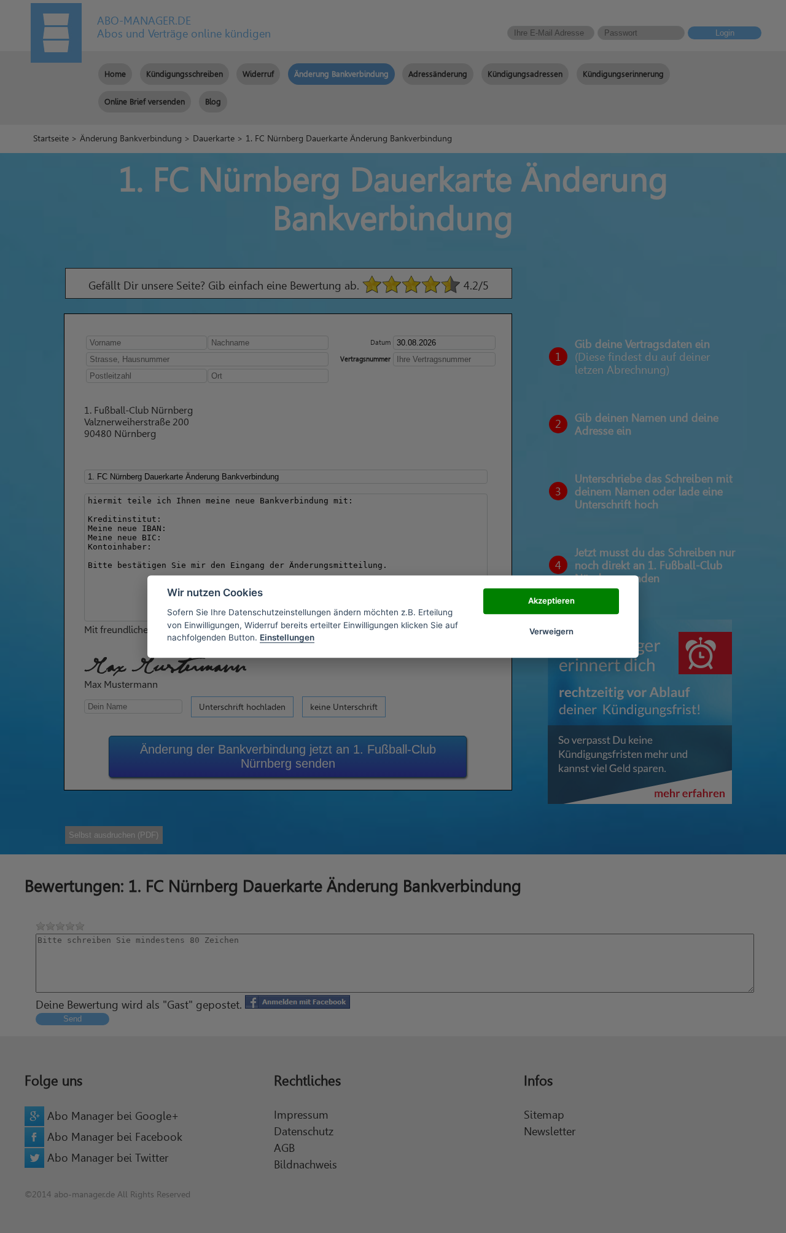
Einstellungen (287, 637)
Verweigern (551, 631)
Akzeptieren (551, 600)
